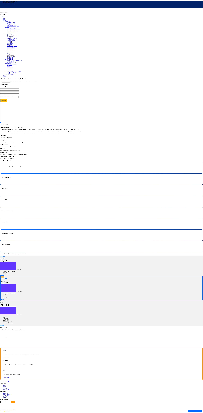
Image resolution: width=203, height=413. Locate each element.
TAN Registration (10, 36)
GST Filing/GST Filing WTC (12, 28)
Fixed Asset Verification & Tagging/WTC (14, 71)
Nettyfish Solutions (28, 411)
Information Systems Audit (11, 54)
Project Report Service (10, 61)
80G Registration (9, 45)
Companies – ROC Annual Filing (12, 30)
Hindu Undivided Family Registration (13, 26)
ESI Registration (9, 41)
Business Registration (8, 33)
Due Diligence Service (10, 55)
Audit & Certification (8, 50)
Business (8, 66)
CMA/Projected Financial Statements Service (14, 60)
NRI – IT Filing (9, 68)
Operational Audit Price (11, 56)
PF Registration (9, 37)
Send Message (3, 100)
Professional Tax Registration (12, 38)
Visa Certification (10, 58)
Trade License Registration (11, 40)
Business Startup (7, 21)
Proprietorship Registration (11, 22)
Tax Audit (8, 69)
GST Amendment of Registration (12, 35)
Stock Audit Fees (9, 52)
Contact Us (5, 76)
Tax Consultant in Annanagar (12, 64)
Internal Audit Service (10, 51)
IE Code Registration (10, 39)
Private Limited (9, 24)
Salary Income (9, 65)
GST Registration (10, 34)
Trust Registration (10, 42)
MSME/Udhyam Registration (12, 46)
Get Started (2, 275)
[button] (101, 122)
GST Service (9, 53)
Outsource (6, 70)
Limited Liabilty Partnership (11, 25)
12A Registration (9, 44)
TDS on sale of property (11, 32)
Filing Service (7, 27)
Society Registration (10, 43)
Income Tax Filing (8, 63)
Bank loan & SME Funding (9, 59)
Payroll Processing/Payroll (11, 72)
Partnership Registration (11, 23)
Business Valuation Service (11, 62)
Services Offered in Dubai (9, 74)
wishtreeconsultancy (6, 411)
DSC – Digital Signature (11, 49)
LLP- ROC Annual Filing (11, 31)
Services (4, 20)
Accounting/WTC (8, 73)
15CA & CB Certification (11, 57)
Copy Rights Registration (11, 47)
